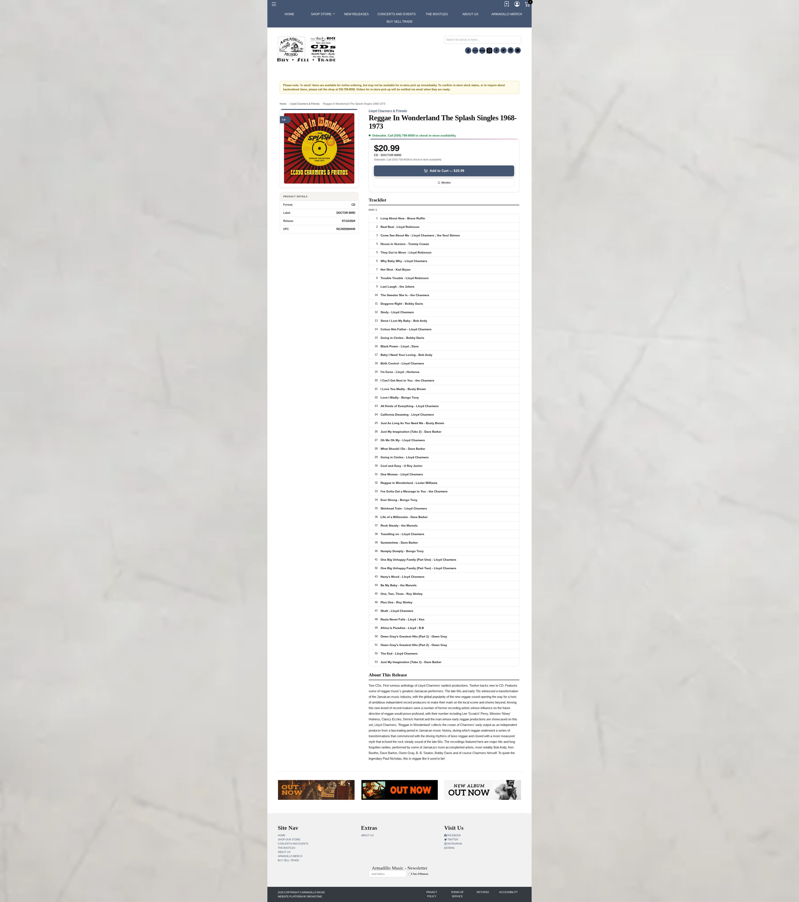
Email (451, 847)
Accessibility (508, 892)
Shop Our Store (289, 839)
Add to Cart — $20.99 (447, 171)
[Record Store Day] (489, 50)
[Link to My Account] (517, 4)
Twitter (452, 839)
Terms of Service (457, 894)
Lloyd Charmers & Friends (305, 103)
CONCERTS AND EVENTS (396, 14)
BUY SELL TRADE (400, 21)
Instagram (454, 843)
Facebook (454, 835)
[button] (323, 14)
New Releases (356, 14)
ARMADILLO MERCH (506, 14)
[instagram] (510, 50)
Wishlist (446, 182)
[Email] (517, 50)
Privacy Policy (431, 894)
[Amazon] (468, 50)
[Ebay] (475, 50)
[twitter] (503, 50)
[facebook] (496, 50)
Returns (483, 892)
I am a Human (419, 873)
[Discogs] (482, 50)
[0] (528, 5)
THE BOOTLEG (437, 14)
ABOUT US (470, 14)
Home (283, 103)
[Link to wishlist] (507, 4)
